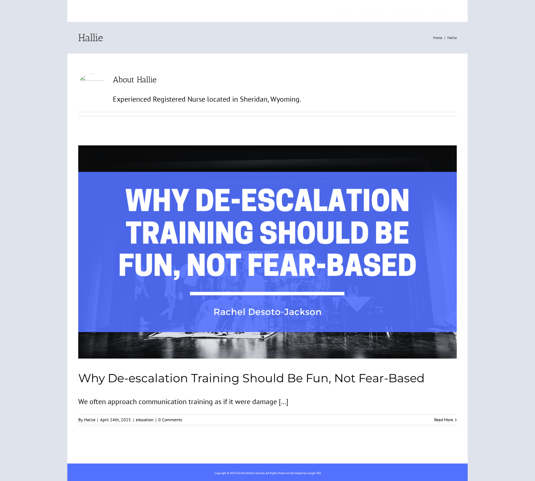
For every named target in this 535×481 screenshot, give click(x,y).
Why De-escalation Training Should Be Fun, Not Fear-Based (251, 378)
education (145, 419)
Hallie (89, 419)
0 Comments (170, 419)
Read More (443, 419)
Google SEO (314, 473)
